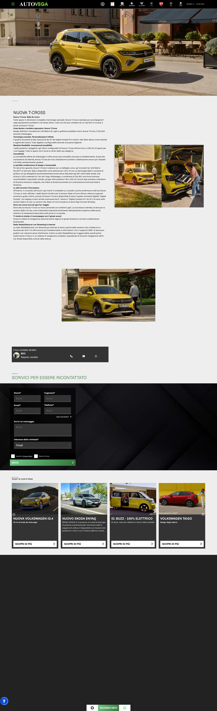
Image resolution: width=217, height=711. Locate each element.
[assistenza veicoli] (112, 4)
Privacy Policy (27, 456)
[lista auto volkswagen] (103, 4)
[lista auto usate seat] (181, 4)
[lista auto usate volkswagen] (171, 4)
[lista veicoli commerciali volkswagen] (151, 4)
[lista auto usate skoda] (190, 4)
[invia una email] (84, 356)
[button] (4, 701)
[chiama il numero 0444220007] (71, 356)
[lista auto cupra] (142, 4)
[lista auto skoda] (132, 4)
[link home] (34, 4)
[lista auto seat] (122, 4)
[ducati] (161, 4)
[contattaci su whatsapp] (96, 356)
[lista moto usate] (200, 4)
